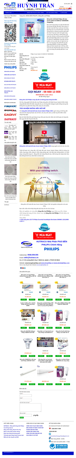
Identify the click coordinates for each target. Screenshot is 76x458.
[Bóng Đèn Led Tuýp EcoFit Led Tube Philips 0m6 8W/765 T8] (45, 343)
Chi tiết (23, 299)
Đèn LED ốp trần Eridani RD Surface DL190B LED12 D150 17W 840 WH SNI (10, 197)
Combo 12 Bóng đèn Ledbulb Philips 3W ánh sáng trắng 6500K (27, 304)
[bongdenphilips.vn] (38, 6)
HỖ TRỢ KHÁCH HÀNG (52, 12)
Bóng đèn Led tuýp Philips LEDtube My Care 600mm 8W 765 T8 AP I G (28, 276)
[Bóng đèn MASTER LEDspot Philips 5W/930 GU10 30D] (28, 343)
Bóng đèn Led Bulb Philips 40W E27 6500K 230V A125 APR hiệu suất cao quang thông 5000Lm (45, 304)
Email (21, 398)
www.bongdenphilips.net (33, 263)
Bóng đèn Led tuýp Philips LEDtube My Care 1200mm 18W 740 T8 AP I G (45, 276)
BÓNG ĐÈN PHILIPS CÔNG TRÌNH (35, 12)
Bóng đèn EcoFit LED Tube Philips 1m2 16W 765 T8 (63, 332)
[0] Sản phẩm (67, 3)
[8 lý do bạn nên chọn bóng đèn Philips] (6, 132)
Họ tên (21, 393)
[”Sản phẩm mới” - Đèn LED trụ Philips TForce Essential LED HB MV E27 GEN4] (6, 126)
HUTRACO (6, 204)
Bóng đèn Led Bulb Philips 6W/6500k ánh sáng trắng (63, 360)
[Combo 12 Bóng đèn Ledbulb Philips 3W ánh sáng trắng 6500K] (28, 315)
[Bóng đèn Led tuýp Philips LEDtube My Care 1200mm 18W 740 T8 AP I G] (45, 287)
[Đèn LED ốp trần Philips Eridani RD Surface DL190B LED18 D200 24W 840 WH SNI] (10, 155)
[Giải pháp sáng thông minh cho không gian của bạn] (6, 137)
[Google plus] (23, 268)
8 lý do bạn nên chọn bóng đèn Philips (13, 133)
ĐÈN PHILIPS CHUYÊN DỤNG (10, 102)
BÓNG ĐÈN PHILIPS (19, 12)
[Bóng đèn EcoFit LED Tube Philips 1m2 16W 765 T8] (62, 343)
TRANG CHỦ (8, 12)
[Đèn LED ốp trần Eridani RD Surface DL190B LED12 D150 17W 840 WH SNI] (10, 194)
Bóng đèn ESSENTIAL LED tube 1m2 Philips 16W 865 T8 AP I (28, 360)
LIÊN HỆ (7, 15)
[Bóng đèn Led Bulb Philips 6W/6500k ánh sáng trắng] (62, 372)
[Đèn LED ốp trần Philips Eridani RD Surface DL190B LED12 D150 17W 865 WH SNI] (10, 174)
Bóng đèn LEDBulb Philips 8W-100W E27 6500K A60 (63, 303)
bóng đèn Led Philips (52, 213)
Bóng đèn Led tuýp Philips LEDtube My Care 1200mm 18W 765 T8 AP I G (63, 276)
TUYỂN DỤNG (63, 12)
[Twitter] (24, 268)
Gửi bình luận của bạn (25, 402)
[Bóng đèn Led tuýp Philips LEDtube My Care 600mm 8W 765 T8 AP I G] (28, 287)
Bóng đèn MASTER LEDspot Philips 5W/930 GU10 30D (28, 332)
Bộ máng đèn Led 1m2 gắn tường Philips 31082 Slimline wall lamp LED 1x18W (45, 361)
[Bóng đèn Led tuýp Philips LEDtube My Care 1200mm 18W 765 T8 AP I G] (62, 287)
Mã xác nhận (23, 413)
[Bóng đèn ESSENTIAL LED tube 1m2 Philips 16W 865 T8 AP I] (28, 372)
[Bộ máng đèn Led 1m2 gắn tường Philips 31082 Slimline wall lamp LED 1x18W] (45, 372)
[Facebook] (21, 268)
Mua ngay (44, 70)
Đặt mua (32, 299)
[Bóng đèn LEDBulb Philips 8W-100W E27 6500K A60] (62, 315)
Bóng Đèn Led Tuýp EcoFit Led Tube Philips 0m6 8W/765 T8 (45, 332)
